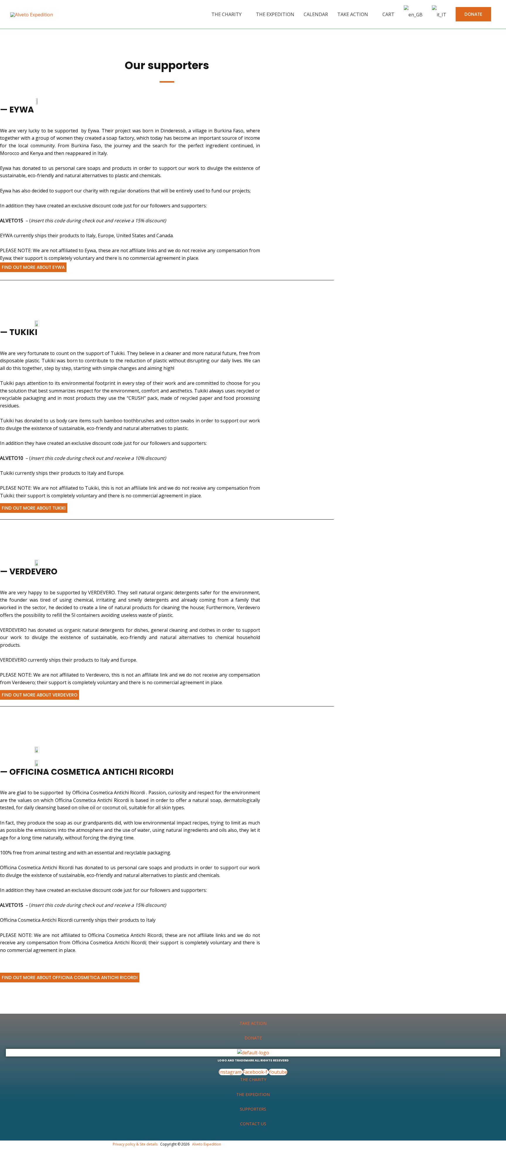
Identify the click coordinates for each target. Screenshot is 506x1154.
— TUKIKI (18, 332)
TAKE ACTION (253, 1023)
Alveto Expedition (206, 1144)
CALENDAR (316, 14)
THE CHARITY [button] (226, 14)
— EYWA (17, 109)
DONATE (253, 1038)
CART (388, 14)
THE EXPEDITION (275, 14)
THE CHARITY (253, 1079)
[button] (473, 14)
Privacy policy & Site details (135, 1144)
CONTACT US (253, 1123)
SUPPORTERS (253, 1109)
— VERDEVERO (28, 571)
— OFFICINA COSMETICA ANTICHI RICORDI (87, 772)
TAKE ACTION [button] (352, 14)
